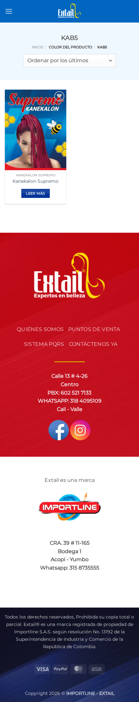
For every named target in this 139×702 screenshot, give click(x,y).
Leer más (35, 193)
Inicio (37, 47)
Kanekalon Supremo (36, 181)
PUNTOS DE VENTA (94, 329)
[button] (9, 11)
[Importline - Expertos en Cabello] (69, 11)
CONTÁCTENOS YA (93, 344)
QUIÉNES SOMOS (40, 329)
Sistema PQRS (44, 344)
